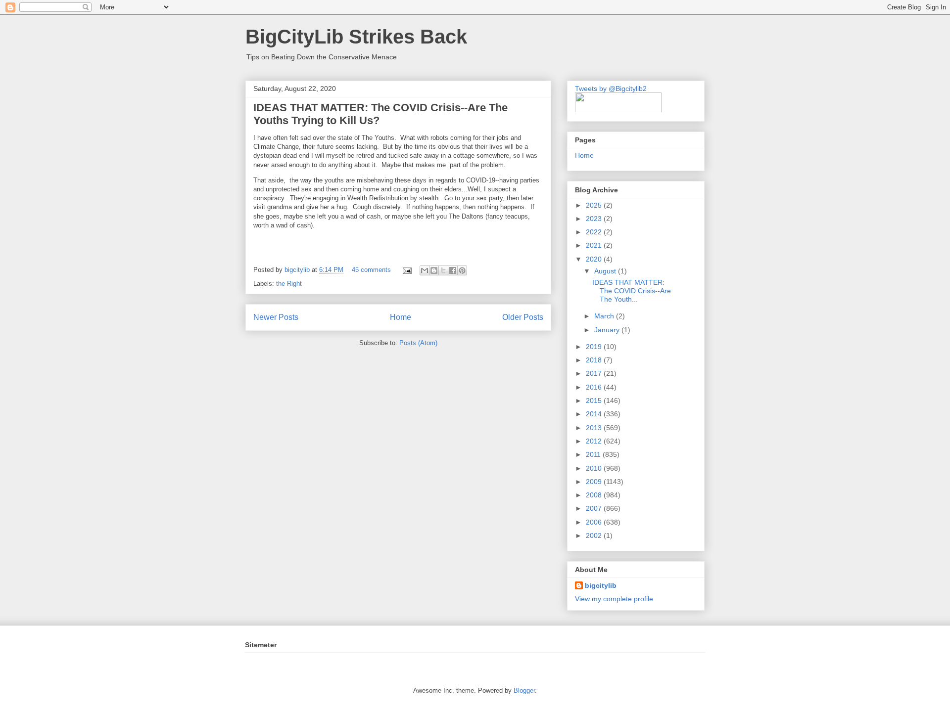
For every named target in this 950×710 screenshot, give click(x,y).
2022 (595, 232)
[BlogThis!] (434, 270)
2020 (595, 259)
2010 (595, 468)
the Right (289, 283)
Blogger (524, 690)
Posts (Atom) (418, 343)
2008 (595, 495)
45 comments (371, 269)
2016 (595, 387)
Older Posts (522, 317)
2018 (595, 360)
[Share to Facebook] (453, 270)
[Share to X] (443, 270)
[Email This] (424, 270)
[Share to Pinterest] (462, 270)
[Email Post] (406, 269)
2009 (595, 482)
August (606, 271)
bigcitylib (298, 269)
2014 (595, 414)
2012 (595, 441)
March (605, 316)
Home (400, 317)
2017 (595, 373)
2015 (595, 400)
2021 (595, 245)
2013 (595, 428)
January (607, 330)
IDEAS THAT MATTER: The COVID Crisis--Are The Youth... (631, 290)
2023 (595, 218)
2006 (595, 522)
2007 (595, 508)
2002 (595, 535)
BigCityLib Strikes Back (356, 36)
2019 (595, 347)
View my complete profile (614, 599)
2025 (595, 205)
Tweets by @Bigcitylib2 (611, 88)
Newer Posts (275, 317)
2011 (594, 454)
